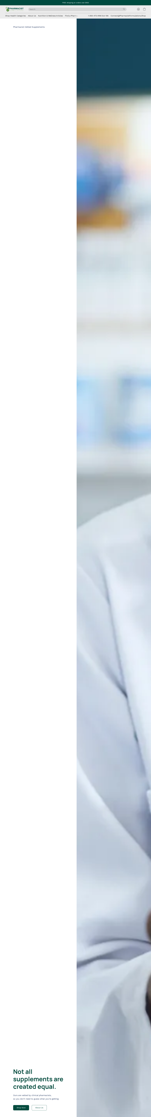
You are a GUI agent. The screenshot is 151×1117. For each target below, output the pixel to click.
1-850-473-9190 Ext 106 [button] (98, 16)
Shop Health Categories (15, 16)
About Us (32, 16)
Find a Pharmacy (72, 16)
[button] (14, 9)
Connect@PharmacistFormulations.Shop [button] (128, 16)
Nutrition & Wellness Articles (50, 16)
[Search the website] (124, 9)
